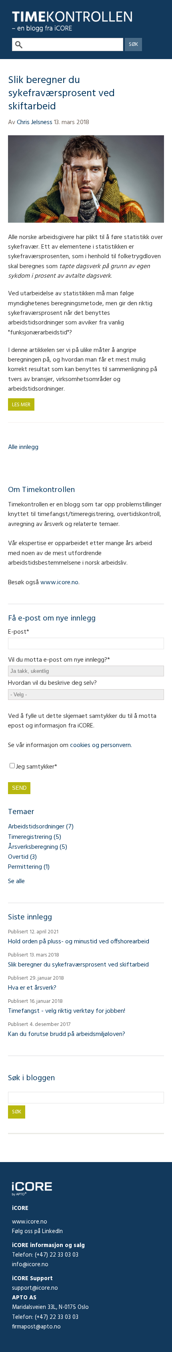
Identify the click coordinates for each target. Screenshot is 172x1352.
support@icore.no (35, 1288)
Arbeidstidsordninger (41, 827)
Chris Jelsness (34, 122)
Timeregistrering (34, 837)
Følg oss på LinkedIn (37, 1231)
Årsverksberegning (37, 847)
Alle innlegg (23, 447)
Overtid (22, 857)
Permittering (29, 867)
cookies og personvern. (101, 745)
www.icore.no (29, 1222)
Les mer (21, 405)
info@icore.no (30, 1264)
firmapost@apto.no (36, 1327)
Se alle (16, 881)
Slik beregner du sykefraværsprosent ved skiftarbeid (61, 93)
